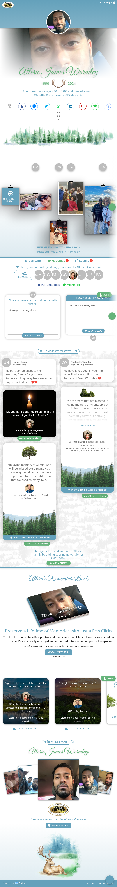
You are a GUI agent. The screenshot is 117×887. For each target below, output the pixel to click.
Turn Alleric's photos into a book (58, 247)
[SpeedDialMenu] (109, 879)
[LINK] (58, 116)
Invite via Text (73, 285)
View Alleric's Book (58, 652)
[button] (29, 438)
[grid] (58, 209)
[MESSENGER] (34, 106)
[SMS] (95, 106)
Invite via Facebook (50, 285)
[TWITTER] (46, 106)
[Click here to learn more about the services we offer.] (58, 809)
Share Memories (60, 825)
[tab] (33, 261)
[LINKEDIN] (70, 106)
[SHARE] (107, 106)
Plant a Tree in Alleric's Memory (31, 537)
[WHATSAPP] (58, 106)
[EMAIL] (83, 106)
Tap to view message (28, 729)
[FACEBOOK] (22, 106)
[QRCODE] (9, 106)
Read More (87, 426)
